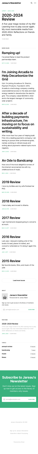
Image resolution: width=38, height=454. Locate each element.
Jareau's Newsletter (11, 3)
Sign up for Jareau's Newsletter (19, 430)
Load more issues (19, 280)
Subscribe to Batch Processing (19, 433)
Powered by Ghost (19, 442)
